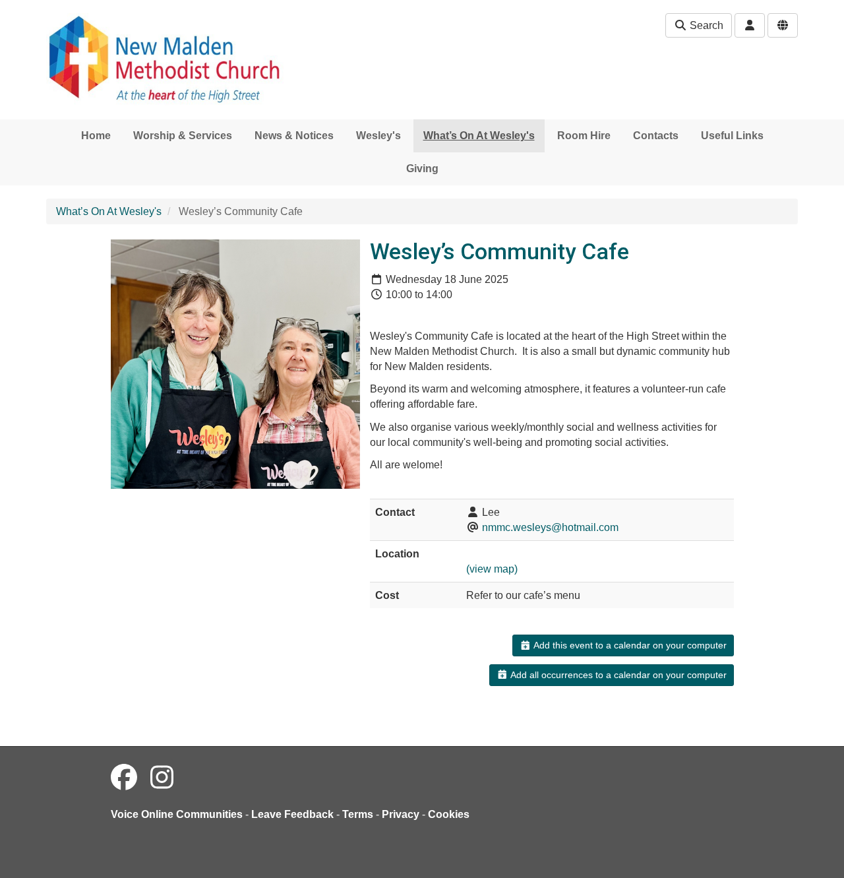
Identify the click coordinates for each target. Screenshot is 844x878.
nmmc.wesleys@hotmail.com (550, 527)
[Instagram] (161, 777)
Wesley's (378, 135)
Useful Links (732, 135)
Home (96, 135)
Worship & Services (182, 135)
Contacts (655, 135)
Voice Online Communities (177, 814)
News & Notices (294, 135)
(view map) (492, 569)
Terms (357, 814)
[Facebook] (124, 777)
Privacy (400, 814)
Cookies (448, 814)
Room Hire (584, 135)
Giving (422, 168)
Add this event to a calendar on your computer (629, 645)
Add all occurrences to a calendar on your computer (617, 675)
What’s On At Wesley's (479, 135)
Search (705, 25)
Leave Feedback (292, 814)
